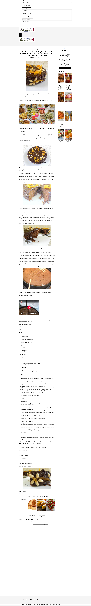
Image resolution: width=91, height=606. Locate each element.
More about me (64, 68)
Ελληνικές (24, 10)
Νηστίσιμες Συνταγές (27, 18)
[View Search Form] (20, 25)
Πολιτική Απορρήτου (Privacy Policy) (33, 599)
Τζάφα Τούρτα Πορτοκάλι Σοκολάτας (25, 463)
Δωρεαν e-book (26, 7)
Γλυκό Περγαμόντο (22, 458)
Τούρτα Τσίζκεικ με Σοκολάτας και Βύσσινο (26, 460)
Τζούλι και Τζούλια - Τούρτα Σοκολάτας (26, 466)
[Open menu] (20, 35)
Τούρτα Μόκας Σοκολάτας (23, 455)
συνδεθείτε (31, 521)
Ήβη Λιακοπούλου (33, 57)
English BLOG (25, 2)
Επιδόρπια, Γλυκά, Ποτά (28, 13)
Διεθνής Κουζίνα (26, 19)
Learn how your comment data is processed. (40, 524)
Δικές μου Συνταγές (35, 49)
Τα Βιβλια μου (26, 5)
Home (31, 49)
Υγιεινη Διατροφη (26, 16)
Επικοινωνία (25, 21)
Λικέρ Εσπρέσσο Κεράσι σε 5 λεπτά (25, 452)
